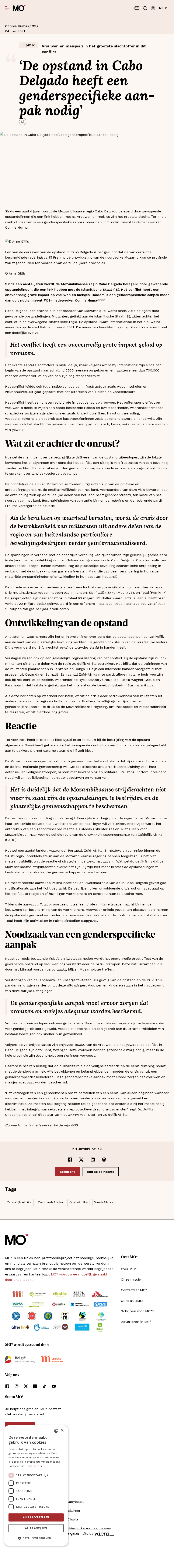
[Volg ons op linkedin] (35, 1386)
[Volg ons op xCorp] (26, 1386)
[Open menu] (7, 8)
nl (161, 8)
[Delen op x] (81, 1159)
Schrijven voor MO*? (137, 1311)
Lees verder (34, 1466)
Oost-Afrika (78, 1202)
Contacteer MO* (134, 1290)
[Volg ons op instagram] (16, 1386)
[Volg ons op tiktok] (44, 1386)
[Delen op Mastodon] (104, 1159)
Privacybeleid (74, 1502)
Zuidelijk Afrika (19, 1202)
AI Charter (71, 1519)
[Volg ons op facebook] (7, 1386)
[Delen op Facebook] (69, 1159)
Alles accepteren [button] (36, 1517)
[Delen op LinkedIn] (92, 1159)
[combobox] (56, 1431)
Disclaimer (71, 1511)
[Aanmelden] (153, 8)
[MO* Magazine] (19, 8)
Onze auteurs (132, 1301)
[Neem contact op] (137, 8)
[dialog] (36, 1485)
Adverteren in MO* (136, 1322)
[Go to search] (145, 8)
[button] (36, 1538)
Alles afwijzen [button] (36, 1528)
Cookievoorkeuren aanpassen (87, 1528)
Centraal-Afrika (50, 1202)
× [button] (62, 1430)
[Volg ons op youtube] (54, 1386)
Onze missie (131, 1279)
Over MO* (129, 1269)
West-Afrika (103, 1202)
